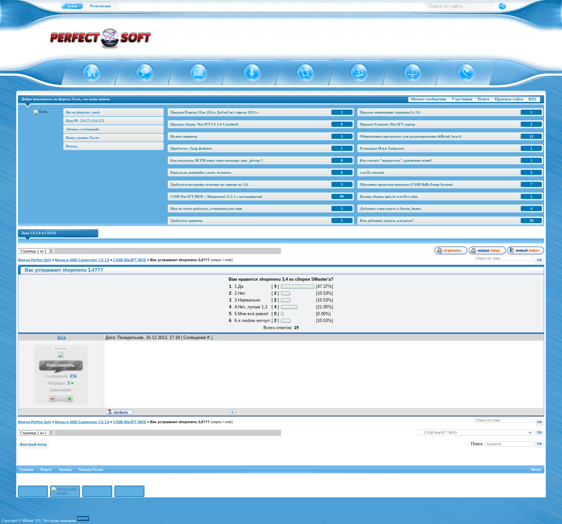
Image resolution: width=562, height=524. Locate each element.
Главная (26, 469)
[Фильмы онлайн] (301, 73)
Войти (72, 6)
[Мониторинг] (408, 73)
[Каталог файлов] (248, 73)
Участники (461, 99)
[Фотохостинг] (355, 73)
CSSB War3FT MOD (129, 260)
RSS (532, 99)
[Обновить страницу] (462, 73)
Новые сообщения (428, 99)
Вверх (536, 469)
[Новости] (194, 73)
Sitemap (65, 469)
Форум (46, 469)
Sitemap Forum (91, 469)
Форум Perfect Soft (34, 260)
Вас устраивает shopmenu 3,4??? (180, 260)
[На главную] (87, 73)
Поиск (483, 99)
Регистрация (100, 6)
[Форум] (141, 73)
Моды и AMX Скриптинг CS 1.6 (82, 260)
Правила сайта (509, 99)
